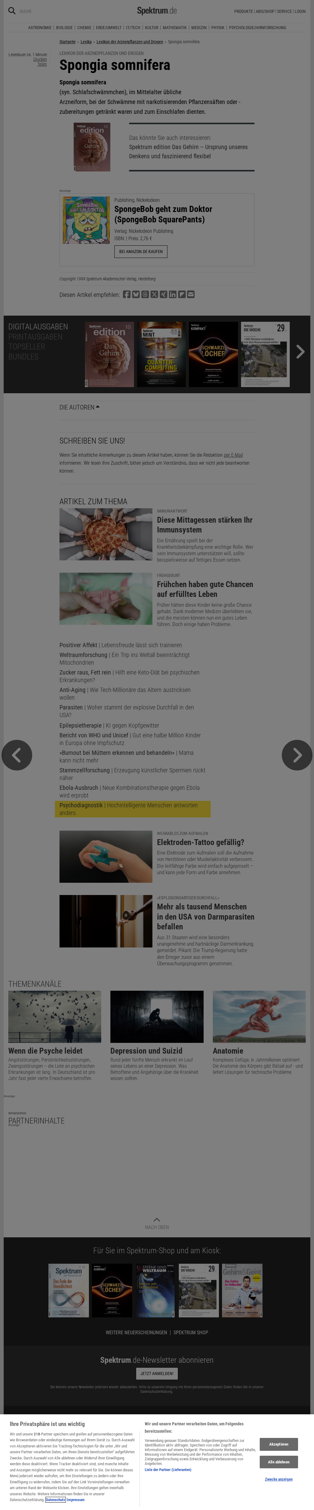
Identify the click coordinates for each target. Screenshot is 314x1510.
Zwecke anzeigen (279, 1479)
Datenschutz (55, 1499)
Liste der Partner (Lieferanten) (168, 1469)
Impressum (76, 1499)
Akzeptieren (278, 1444)
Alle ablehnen (278, 1462)
